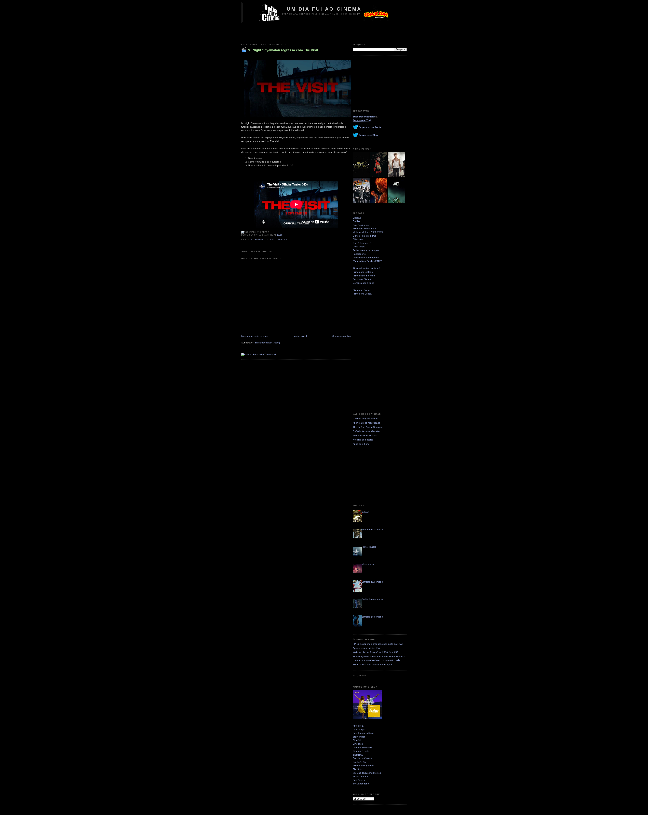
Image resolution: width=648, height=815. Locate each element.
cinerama (358, 754)
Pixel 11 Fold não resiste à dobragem (373, 664)
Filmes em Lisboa (362, 293)
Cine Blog (358, 743)
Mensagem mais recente (254, 336)
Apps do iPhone (361, 444)
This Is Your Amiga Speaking (368, 427)
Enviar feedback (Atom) (267, 342)
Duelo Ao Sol (359, 762)
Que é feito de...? (362, 243)
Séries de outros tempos (366, 250)
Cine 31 (357, 740)
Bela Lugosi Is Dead (363, 733)
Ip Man (365, 512)
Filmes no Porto (361, 290)
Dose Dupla (359, 246)
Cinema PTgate (361, 751)
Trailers (281, 239)
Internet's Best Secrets (365, 435)
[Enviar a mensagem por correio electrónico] (283, 235)
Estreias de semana (372, 616)
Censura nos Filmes (363, 283)
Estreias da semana (372, 581)
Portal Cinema (360, 776)
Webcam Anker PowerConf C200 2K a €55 (375, 652)
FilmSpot (357, 769)
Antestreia (358, 725)
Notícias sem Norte (363, 439)
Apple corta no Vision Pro (366, 648)
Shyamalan (257, 239)
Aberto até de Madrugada (366, 422)
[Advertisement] (324, 32)
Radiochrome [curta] (372, 599)
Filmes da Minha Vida (364, 228)
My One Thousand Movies (367, 772)
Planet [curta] (369, 546)
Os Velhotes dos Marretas (366, 431)
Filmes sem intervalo (364, 275)
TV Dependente (361, 783)
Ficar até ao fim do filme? (366, 268)
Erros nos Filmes (362, 279)
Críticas (357, 217)
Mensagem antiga (341, 336)
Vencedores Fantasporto (366, 257)
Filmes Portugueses (363, 765)
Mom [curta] (368, 564)
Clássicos (358, 239)
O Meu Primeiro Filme (364, 235)
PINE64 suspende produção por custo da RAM (378, 644)
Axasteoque (359, 729)
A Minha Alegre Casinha (365, 418)
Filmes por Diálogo (363, 272)
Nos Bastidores (361, 225)
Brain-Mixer (359, 736)
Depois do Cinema (362, 758)
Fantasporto (359, 253)
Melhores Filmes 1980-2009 (368, 232)
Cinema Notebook (362, 747)
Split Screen (359, 780)
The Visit (270, 239)
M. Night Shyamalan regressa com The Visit (283, 50)
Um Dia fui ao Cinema (324, 9)
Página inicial (300, 336)
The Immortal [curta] (372, 529)
